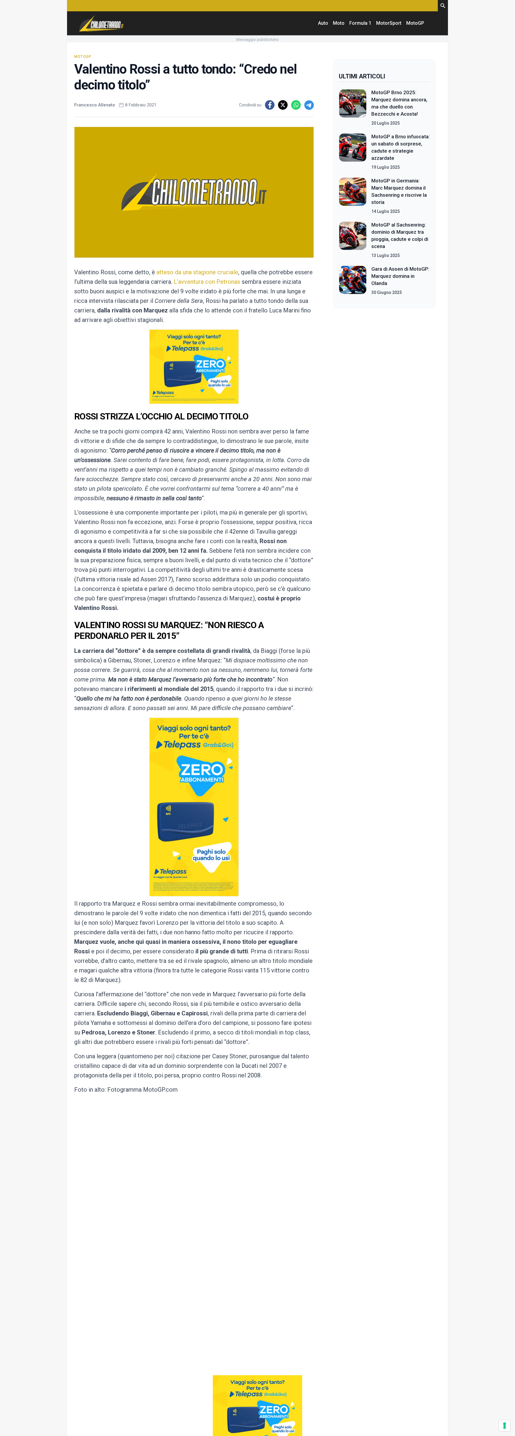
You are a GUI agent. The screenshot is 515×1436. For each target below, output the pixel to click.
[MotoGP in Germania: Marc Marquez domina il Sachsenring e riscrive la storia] (353, 195)
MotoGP (415, 23)
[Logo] (101, 23)
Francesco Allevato (94, 105)
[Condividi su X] (283, 105)
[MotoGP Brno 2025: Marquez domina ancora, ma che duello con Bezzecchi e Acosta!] (353, 107)
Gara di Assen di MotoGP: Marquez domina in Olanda (400, 276)
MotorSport (388, 23)
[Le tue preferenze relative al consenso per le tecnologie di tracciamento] (504, 1425)
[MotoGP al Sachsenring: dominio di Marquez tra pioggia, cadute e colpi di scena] (353, 239)
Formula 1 (360, 23)
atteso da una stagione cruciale (197, 272)
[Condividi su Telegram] (309, 105)
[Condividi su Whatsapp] (296, 105)
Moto (339, 23)
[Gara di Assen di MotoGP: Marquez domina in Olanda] (353, 280)
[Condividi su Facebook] (269, 105)
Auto (323, 23)
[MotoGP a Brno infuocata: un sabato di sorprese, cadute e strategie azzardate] (353, 151)
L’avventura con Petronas (206, 281)
